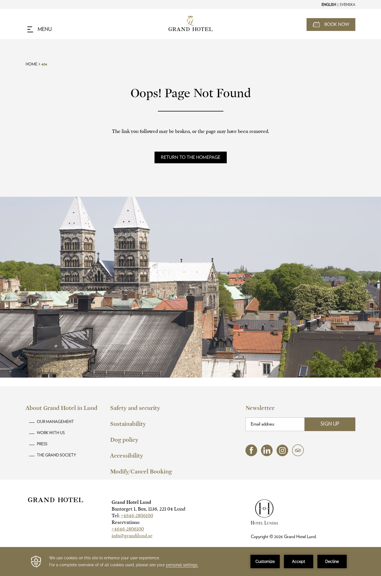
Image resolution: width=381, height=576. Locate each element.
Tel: (132, 516)
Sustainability (128, 423)
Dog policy (124, 439)
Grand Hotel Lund (131, 502)
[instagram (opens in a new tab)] (282, 455)
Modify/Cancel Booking (141, 471)
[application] (190, 561)
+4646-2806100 (137, 516)
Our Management (55, 422)
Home (31, 64)
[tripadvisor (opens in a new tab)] (298, 455)
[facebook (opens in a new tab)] (251, 455)
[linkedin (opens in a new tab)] (267, 455)
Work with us (51, 433)
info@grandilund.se (132, 536)
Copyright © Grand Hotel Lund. (284, 536)
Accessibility (126, 455)
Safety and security (135, 408)
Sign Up (329, 424)
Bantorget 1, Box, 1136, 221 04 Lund (148, 509)
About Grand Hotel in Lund (61, 408)
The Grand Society (56, 455)
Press (42, 444)
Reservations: (126, 522)
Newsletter (259, 408)
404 (44, 64)
